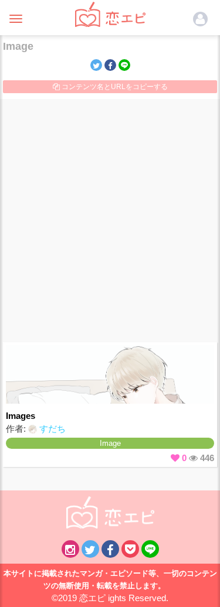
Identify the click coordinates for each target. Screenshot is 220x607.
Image (110, 443)
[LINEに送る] (124, 65)
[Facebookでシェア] (110, 65)
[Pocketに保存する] (130, 549)
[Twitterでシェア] (96, 65)
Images (20, 416)
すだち (51, 429)
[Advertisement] (110, 220)
